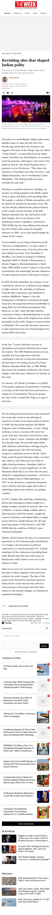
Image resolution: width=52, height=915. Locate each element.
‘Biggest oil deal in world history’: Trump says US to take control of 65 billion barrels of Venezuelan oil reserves (33, 839)
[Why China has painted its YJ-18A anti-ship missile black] (9, 902)
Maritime (43, 13)
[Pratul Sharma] (5, 80)
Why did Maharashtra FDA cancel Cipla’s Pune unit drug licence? (33, 879)
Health (35, 13)
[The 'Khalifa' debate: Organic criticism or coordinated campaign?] (9, 860)
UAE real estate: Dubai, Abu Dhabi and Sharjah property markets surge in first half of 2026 (33, 891)
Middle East (18, 13)
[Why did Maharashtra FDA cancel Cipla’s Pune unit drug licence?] (9, 881)
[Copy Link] (12, 93)
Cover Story (16, 53)
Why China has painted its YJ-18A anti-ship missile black (33, 900)
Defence (27, 13)
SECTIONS (3, 6)
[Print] (8, 93)
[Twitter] (10, 80)
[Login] (46, 6)
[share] (3, 93)
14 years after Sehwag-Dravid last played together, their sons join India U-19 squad (33, 848)
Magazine (6, 53)
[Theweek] (26, 4)
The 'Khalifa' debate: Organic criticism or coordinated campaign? (34, 858)
